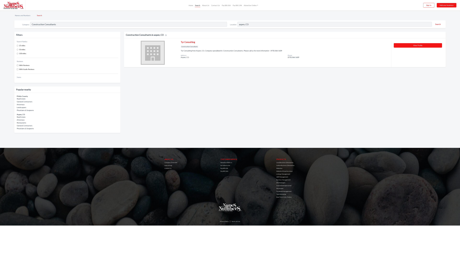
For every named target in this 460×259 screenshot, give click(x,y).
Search (197, 5)
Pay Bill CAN (237, 5)
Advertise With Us (226, 162)
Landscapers (21, 107)
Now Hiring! (168, 165)
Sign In (428, 5)
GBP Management (282, 177)
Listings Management (283, 174)
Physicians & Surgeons (25, 110)
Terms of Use (235, 221)
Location (233, 25)
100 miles (22, 53)
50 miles (22, 49)
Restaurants (21, 123)
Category (25, 25)
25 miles (22, 45)
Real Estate (21, 99)
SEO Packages (280, 183)
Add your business (447, 5)
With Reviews (24, 65)
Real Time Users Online (284, 197)
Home (191, 5)
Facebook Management (283, 191)
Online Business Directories (285, 165)
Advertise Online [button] (250, 5)
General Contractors (24, 102)
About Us (205, 5)
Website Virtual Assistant (284, 171)
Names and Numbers (22, 15)
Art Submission (225, 165)
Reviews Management (283, 180)
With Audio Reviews (26, 69)
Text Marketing (281, 194)
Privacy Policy (224, 221)
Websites (279, 168)
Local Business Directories (284, 162)
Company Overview (170, 162)
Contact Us (215, 5)
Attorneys (21, 104)
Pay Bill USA (226, 5)
